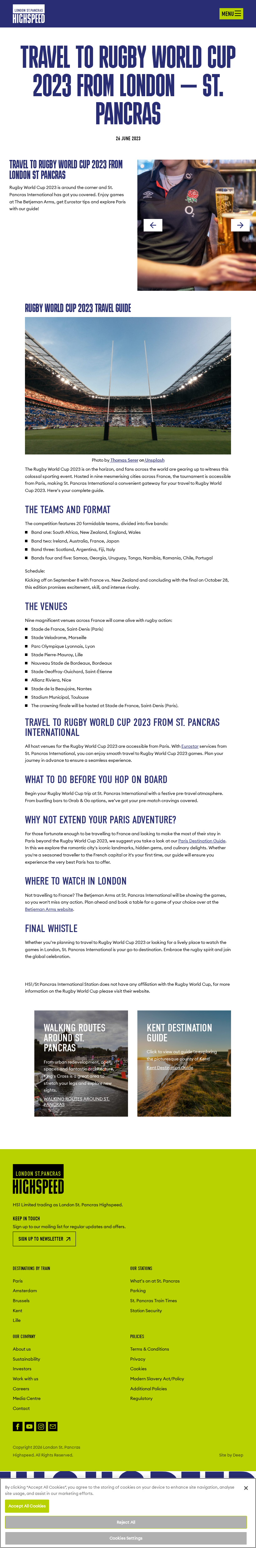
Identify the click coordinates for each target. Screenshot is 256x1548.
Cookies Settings (126, 1538)
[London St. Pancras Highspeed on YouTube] (29, 1426)
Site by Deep (231, 1454)
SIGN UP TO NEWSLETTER (40, 1239)
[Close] (246, 1488)
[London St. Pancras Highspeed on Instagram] (41, 1426)
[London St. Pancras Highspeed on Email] (53, 1426)
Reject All (126, 1522)
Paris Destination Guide (201, 841)
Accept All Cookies (27, 1505)
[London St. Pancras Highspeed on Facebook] (17, 1426)
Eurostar (190, 746)
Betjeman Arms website (49, 909)
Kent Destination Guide (170, 1067)
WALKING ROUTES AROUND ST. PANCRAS (77, 1101)
